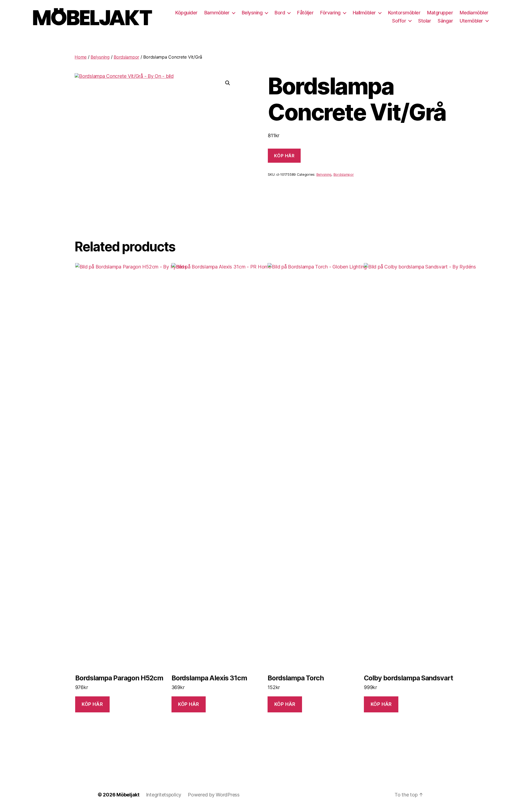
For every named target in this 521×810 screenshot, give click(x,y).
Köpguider (186, 12)
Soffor (399, 21)
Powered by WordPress (214, 795)
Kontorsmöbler (404, 12)
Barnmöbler (217, 12)
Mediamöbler (474, 12)
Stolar (424, 21)
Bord (280, 12)
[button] (228, 83)
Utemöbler (471, 21)
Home (81, 57)
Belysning (252, 12)
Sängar (445, 21)
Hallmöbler (364, 12)
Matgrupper (440, 12)
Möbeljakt (127, 795)
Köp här (284, 155)
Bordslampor (126, 57)
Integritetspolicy (163, 795)
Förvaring (330, 12)
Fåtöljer (305, 12)
